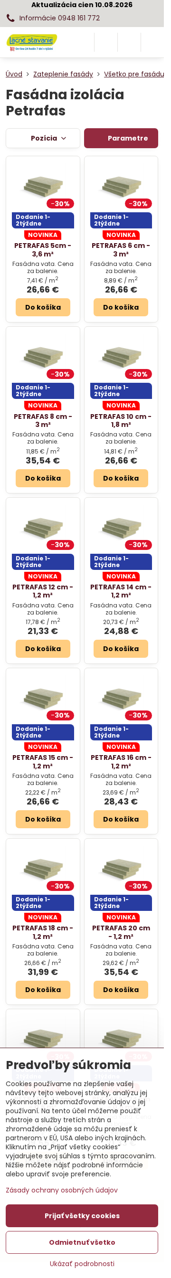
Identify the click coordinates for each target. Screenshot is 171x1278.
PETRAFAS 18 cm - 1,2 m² (42, 932)
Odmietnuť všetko (82, 1242)
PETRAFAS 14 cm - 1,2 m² (121, 591)
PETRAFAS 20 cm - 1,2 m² (121, 932)
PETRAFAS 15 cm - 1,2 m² (42, 762)
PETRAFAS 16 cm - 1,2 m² (121, 762)
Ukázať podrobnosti (82, 1264)
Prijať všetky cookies (82, 1216)
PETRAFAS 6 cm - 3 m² (121, 250)
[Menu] (152, 42)
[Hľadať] (106, 42)
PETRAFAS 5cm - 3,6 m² (42, 250)
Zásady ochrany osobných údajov (62, 1190)
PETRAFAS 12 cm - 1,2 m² (42, 591)
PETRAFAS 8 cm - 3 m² (43, 421)
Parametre (127, 138)
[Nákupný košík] (129, 42)
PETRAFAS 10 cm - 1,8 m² (121, 421)
